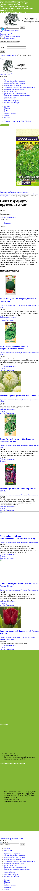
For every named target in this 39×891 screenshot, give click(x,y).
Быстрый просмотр (7, 321)
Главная (3, 194)
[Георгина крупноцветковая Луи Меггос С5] (10, 392)
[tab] (7, 223)
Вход (2, 51)
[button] (3, 319)
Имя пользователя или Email (10, 41)
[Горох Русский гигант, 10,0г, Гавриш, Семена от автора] (10, 435)
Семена (30, 194)
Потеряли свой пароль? (8, 55)
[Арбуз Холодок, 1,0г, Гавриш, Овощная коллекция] (10, 295)
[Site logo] (14, 72)
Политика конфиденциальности (11, 839)
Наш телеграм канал (11, 30)
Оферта (2, 837)
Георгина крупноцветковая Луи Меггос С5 (19, 396)
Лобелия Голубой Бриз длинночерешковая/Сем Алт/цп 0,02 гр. (18, 537)
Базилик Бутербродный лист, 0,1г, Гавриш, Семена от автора (15, 347)
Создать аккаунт (9, 38)
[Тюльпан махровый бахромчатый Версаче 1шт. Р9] (10, 627)
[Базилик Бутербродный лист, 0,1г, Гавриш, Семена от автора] (10, 342)
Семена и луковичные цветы (16, 194)
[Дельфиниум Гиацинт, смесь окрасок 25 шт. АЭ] (10, 484)
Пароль (3, 47)
